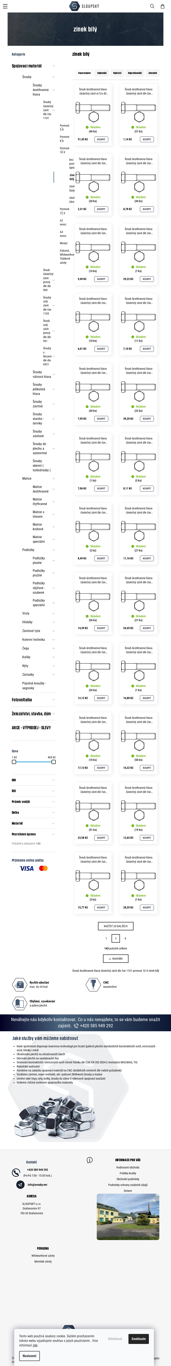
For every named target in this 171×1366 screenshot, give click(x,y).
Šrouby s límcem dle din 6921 (47, 356)
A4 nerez (62, 234)
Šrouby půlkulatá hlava (39, 389)
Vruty (25, 613)
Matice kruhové (38, 527)
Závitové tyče (31, 631)
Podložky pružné (39, 573)
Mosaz (62, 243)
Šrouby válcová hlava (42, 374)
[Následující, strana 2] (116, 938)
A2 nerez (62, 222)
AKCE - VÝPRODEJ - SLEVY (31, 727)
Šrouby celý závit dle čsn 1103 (47, 305)
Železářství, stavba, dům (31, 713)
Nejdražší (117, 73)
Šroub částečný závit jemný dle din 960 (48, 280)
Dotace (128, 1190)
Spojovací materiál (27, 65)
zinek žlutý (71, 188)
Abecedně (152, 73)
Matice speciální (39, 539)
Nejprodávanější (135, 73)
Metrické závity (43, 1261)
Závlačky (28, 675)
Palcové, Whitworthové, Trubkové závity (62, 256)
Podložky (28, 550)
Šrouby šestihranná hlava (41, 89)
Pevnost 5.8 (62, 127)
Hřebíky (27, 622)
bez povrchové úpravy (71, 163)
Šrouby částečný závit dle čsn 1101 (48, 110)
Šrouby (26, 77)
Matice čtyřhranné (40, 501)
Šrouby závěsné (38, 433)
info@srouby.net (37, 1184)
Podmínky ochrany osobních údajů (128, 1185)
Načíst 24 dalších (116, 926)
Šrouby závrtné (38, 404)
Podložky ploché (39, 560)
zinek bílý (72, 177)
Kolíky (26, 657)
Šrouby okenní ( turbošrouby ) (42, 465)
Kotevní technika (33, 640)
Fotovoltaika (22, 699)
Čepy (25, 648)
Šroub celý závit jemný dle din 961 (47, 331)
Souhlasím (139, 1339)
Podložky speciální (39, 602)
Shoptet (154, 1358)
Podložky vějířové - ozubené (39, 587)
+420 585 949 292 (96, 1025)
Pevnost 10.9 (62, 150)
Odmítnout (115, 1339)
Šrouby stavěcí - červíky (38, 418)
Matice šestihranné (41, 489)
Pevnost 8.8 (62, 138)
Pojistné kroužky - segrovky (34, 685)
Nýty (25, 666)
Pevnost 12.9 (62, 211)
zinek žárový (71, 199)
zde (35, 1345)
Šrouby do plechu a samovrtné (40, 448)
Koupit (101, 139)
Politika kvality (128, 1173)
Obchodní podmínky (128, 1179)
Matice (26, 478)
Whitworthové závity (43, 1255)
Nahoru (117, 958)
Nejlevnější (102, 73)
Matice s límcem (38, 514)
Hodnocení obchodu (128, 1167)
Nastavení (29, 1356)
